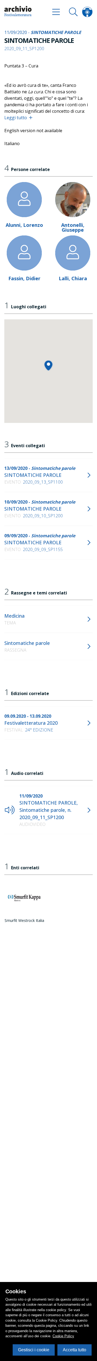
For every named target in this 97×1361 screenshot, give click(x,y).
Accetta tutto (74, 1350)
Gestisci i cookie (33, 1350)
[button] (48, 365)
